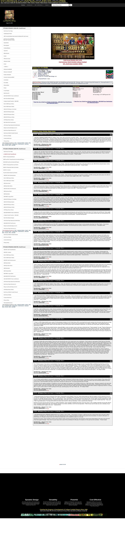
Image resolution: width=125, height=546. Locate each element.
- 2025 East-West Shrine (7, 265)
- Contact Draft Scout (7, 138)
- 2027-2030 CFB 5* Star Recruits (9, 122)
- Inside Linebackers (7, 74)
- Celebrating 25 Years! (7, 33)
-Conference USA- (8, 144)
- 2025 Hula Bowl (6, 268)
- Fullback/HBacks (6, 48)
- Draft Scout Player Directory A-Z (9, 130)
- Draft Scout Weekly (7, 135)
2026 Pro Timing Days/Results (9, 156)
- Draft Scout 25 (6, 93)
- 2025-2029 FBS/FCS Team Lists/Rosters (11, 212)
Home (23, 5)
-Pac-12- (6, 145)
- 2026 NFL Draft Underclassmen (9, 175)
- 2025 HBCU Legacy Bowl (8, 273)
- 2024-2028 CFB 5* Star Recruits (9, 276)
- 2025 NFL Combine (7, 252)
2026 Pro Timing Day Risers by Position (10, 164)
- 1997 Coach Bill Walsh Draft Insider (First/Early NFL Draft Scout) (15, 36)
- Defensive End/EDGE (7, 69)
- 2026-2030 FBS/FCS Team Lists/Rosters (11, 95)
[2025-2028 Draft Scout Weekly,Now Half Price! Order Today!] (63, 514)
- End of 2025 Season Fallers (8, 106)
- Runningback (6, 45)
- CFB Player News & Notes (8, 119)
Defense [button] (47, 5)
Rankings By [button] (29, 5)
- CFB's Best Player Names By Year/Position (11, 125)
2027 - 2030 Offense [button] (38, 5)
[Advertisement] (72, 17)
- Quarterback (6, 42)
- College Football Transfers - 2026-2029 (10, 215)
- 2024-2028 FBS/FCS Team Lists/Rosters (11, 278)
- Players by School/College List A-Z (10, 127)
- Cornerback (5, 79)
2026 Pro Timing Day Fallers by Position (10, 167)
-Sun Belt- (13, 145)
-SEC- (10, 145)
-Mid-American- (21, 144)
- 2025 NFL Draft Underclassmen (9, 260)
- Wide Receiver (6, 53)
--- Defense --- (6, 66)
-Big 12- (26, 142)
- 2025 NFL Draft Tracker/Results (9, 249)
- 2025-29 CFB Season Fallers (8, 117)
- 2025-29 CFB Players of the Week (9, 109)
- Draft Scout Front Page (8, 151)
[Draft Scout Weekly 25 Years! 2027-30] (72, 46)
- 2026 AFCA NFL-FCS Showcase (9, 188)
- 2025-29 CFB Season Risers (8, 114)
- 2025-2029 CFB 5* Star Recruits (9, 223)
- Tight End (5, 50)
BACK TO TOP (63, 464)
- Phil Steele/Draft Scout (7, 302)
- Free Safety (5, 82)
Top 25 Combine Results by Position (10, 172)
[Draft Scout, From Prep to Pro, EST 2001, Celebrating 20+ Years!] (9, 14)
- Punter (4, 87)
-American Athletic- (21, 142)
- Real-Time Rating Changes (8, 98)
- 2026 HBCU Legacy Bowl (8, 196)
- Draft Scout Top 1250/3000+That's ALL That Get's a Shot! (9, 40)
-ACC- (15, 142)
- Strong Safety (6, 85)
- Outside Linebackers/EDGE (8, 77)
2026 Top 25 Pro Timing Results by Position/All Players (13, 159)
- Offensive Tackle (6, 61)
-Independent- (15, 144)
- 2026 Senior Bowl (6, 183)
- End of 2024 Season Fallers (8, 257)
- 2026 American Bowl (7, 191)
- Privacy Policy (6, 242)
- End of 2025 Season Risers (8, 103)
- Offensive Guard (6, 58)
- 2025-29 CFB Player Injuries (8, 111)
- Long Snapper (6, 90)
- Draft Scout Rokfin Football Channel (10, 133)
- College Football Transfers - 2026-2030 (10, 101)
